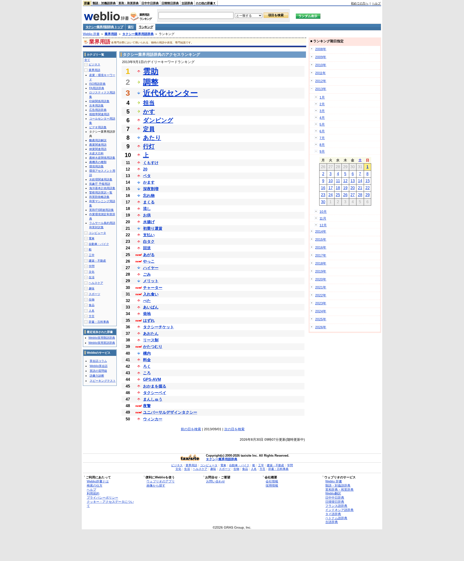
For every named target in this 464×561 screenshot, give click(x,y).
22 (367, 188)
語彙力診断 (97, 375)
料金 (147, 360)
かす (149, 111)
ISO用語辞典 (97, 84)
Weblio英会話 (99, 366)
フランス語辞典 (336, 506)
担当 (149, 103)
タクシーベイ (154, 393)
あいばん (151, 307)
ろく (147, 366)
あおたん (151, 333)
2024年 (320, 311)
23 (323, 195)
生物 (91, 299)
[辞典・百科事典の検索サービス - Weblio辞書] (106, 19)
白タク (149, 241)
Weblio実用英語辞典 (101, 343)
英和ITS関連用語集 (101, 210)
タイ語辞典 (333, 514)
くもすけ (151, 163)
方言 (91, 316)
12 (345, 181)
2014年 (320, 231)
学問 (91, 266)
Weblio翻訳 (333, 493)
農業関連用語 (98, 144)
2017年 (320, 255)
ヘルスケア (96, 283)
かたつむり (152, 347)
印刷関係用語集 (99, 101)
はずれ (149, 320)
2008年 (320, 49)
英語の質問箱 (98, 371)
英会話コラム (98, 361)
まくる (149, 202)
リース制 (151, 340)
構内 (147, 353)
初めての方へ (359, 3)
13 (352, 181)
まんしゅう (152, 399)
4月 (322, 118)
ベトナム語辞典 (336, 518)
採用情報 (272, 485)
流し (147, 209)
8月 (322, 145)
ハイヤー (151, 268)
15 (367, 181)
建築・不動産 (97, 260)
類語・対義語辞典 (104, 3)
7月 (322, 138)
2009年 (320, 57)
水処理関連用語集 (100, 179)
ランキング (146, 27)
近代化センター (170, 93)
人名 (91, 310)
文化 (91, 271)
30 (323, 202)
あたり (152, 137)
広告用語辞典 (98, 110)
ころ (147, 373)
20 (145, 169)
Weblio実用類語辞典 (101, 337)
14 (360, 181)
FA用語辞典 (96, 88)
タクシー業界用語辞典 (138, 34)
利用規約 (93, 493)
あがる (149, 255)
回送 (147, 248)
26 (345, 195)
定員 (149, 129)
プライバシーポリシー (102, 497)
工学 (91, 255)
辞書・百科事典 (99, 322)
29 (367, 195)
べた (147, 301)
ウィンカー (152, 419)
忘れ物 (149, 196)
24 (330, 195)
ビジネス (94, 64)
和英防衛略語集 (99, 197)
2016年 (320, 247)
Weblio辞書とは (98, 481)
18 (338, 188)
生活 (91, 277)
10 (330, 181)
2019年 (320, 271)
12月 (323, 225)
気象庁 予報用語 (99, 184)
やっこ (149, 261)
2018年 (320, 263)
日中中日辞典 (150, 3)
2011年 (320, 73)
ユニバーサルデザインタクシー (170, 412)
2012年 (320, 81)
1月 (322, 97)
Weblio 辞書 (91, 34)
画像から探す (155, 485)
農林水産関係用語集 (102, 157)
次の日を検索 (234, 429)
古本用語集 (96, 105)
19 (345, 188)
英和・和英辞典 (128, 3)
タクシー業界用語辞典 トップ (104, 27)
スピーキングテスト (103, 380)
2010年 (320, 65)
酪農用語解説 (98, 140)
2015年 (320, 239)
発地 (147, 314)
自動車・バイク (99, 244)
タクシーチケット (158, 327)
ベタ (147, 176)
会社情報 (272, 481)
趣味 (91, 288)
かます (149, 182)
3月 (322, 111)
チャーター (152, 288)
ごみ (147, 274)
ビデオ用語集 (98, 127)
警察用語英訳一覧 (100, 192)
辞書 (87, 3)
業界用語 (111, 34)
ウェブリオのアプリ (160, 481)
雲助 (151, 71)
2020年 (320, 279)
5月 (322, 124)
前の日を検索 (191, 429)
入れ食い (151, 294)
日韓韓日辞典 (170, 3)
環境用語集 (96, 166)
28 (360, 195)
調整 (151, 82)
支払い (149, 235)
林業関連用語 (98, 149)
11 (338, 181)
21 (360, 188)
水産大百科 (96, 153)
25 (338, 195)
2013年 (320, 89)
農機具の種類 (98, 162)
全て (87, 59)
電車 (91, 238)
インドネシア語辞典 (339, 510)
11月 (322, 218)
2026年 (320, 327)
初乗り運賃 (152, 228)
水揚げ (149, 222)
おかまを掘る (154, 386)
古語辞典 (187, 3)
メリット (151, 281)
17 (330, 188)
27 (352, 195)
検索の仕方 (94, 485)
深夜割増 (151, 189)
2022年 (320, 295)
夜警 (147, 406)
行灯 (149, 146)
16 (323, 188)
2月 (322, 104)
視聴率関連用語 (99, 114)
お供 (147, 215)
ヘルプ (376, 3)
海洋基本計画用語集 (102, 188)
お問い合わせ (215, 481)
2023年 (320, 303)
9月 (322, 151)
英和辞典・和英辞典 (339, 489)
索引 (130, 27)
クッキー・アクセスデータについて (110, 504)
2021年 (320, 287)
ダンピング (158, 120)
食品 (91, 305)
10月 (323, 212)
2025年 (320, 319)
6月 (322, 131)
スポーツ (94, 294)
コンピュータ (97, 233)
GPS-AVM (152, 379)
